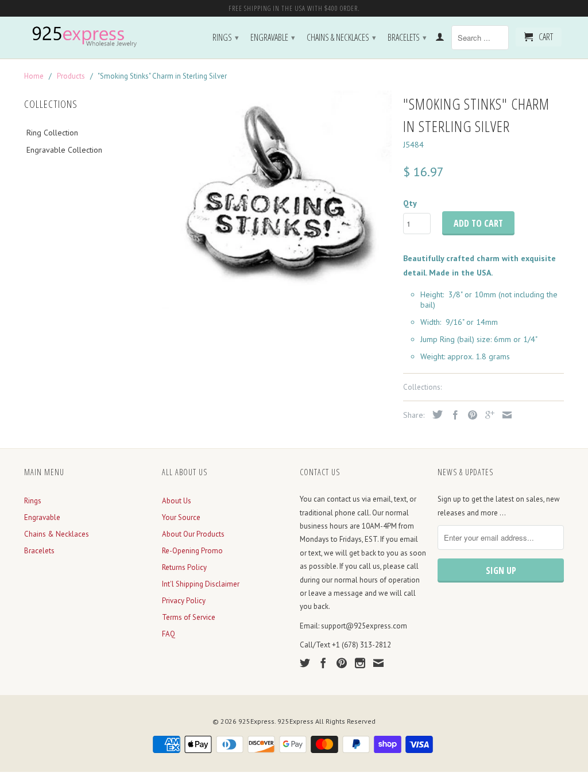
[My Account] (439, 39)
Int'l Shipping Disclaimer (200, 584)
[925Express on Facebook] (323, 663)
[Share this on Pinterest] (469, 415)
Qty (410, 203)
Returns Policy (184, 567)
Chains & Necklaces (341, 37)
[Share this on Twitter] (435, 414)
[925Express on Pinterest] (341, 663)
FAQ (168, 634)
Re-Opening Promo (192, 551)
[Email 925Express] (378, 663)
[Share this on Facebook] (452, 415)
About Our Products (193, 534)
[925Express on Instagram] (360, 663)
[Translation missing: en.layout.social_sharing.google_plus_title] (486, 415)
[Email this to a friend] (504, 415)
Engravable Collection (64, 150)
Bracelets (407, 37)
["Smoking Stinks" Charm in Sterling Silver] (277, 200)
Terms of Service (188, 617)
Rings (225, 37)
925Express (256, 721)
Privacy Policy (184, 601)
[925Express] (87, 37)
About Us (176, 501)
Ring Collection (52, 132)
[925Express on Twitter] (305, 663)
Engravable (272, 37)
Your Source (181, 517)
